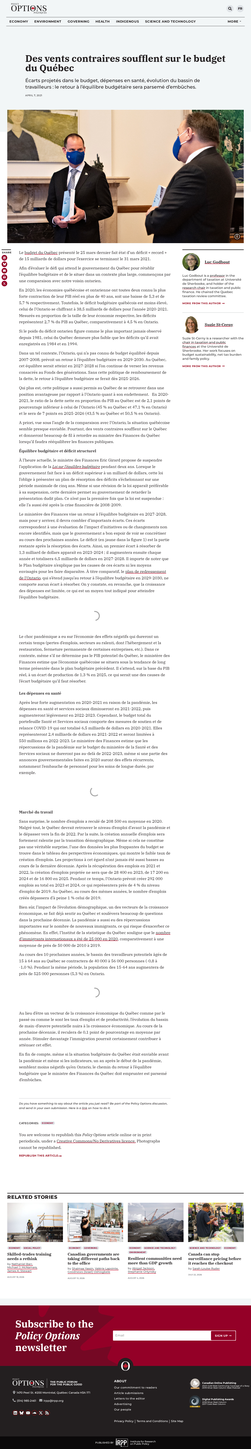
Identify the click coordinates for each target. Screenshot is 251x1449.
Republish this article (38, 1155)
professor (217, 276)
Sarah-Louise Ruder (206, 1268)
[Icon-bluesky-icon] (4, 264)
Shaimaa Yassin (83, 1268)
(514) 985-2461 (26, 1400)
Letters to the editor (129, 1398)
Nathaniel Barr (22, 1264)
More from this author (201, 303)
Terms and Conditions (152, 1421)
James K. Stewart (19, 1271)
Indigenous (127, 21)
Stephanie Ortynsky (142, 1271)
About (120, 1381)
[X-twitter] (4, 284)
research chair (193, 288)
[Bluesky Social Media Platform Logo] (22, 1413)
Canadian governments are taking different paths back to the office (94, 1258)
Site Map (177, 1421)
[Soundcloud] (34, 1413)
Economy (18, 21)
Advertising (123, 1404)
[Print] (4, 277)
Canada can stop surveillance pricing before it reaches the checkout (214, 1258)
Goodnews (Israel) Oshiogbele (89, 1272)
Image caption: (240, 236)
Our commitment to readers (135, 1387)
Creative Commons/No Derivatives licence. (96, 1141)
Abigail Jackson (143, 1268)
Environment (47, 21)
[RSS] (47, 1413)
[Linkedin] (4, 258)
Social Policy (32, 1248)
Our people (122, 1409)
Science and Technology (170, 21)
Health (102, 21)
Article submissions (128, 1393)
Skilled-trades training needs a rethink (29, 1256)
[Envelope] (4, 271)
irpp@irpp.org (54, 1400)
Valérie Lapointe (106, 1268)
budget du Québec (41, 252)
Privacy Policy (124, 1421)
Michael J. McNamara (22, 1267)
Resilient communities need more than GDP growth (155, 1261)
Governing (78, 21)
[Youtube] (28, 1413)
